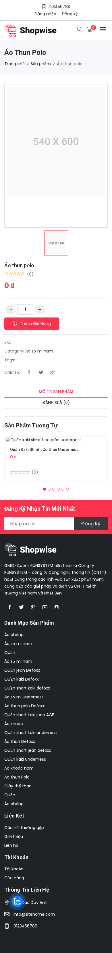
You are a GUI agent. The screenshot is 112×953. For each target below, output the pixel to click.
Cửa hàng (14, 878)
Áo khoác (13, 724)
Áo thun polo (19, 265)
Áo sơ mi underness (24, 697)
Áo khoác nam (19, 768)
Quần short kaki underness (30, 732)
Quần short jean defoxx (27, 750)
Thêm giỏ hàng (35, 323)
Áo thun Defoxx (19, 741)
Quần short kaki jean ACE (29, 715)
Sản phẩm (41, 64)
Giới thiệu (13, 836)
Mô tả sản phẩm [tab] (56, 391)
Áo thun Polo (17, 777)
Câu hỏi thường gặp (24, 827)
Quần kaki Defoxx (21, 679)
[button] (44, 489)
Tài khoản (14, 869)
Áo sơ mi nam (39, 351)
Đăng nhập (45, 14)
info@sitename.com (34, 914)
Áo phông (14, 635)
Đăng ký (70, 14)
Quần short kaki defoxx (27, 688)
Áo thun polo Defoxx (24, 706)
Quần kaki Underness (25, 759)
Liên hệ (11, 845)
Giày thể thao (18, 786)
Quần (9, 652)
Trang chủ (14, 64)
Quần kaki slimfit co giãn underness (44, 449)
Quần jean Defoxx (22, 670)
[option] (56, 243)
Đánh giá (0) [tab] (56, 402)
